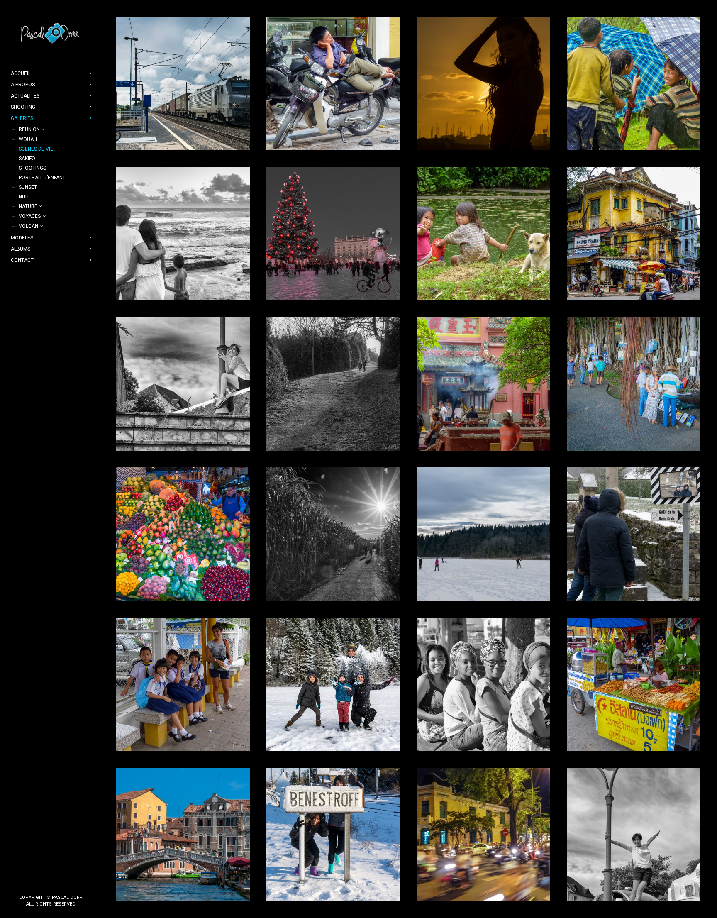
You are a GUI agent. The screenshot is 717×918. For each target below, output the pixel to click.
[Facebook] (44, 883)
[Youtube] (58, 883)
